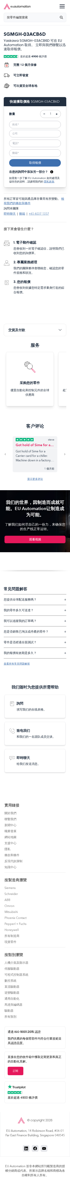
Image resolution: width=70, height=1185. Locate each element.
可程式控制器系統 (16, 974)
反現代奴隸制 (13, 861)
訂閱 (15, 1071)
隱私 (7, 849)
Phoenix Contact (15, 918)
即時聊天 (10, 213)
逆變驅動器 (11, 992)
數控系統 (10, 980)
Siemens (10, 888)
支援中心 (10, 843)
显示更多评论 (35, 479)
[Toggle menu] (62, 6)
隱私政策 (49, 181)
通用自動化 (11, 998)
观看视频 (35, 539)
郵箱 (22, 213)
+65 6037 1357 (39, 213)
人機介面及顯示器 (16, 962)
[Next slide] (61, 454)
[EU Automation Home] (17, 6)
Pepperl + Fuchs (15, 924)
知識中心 (10, 867)
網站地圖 (10, 837)
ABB (7, 900)
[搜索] (63, 17)
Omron (9, 906)
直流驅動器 (11, 986)
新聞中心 (10, 825)
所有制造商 (11, 936)
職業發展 (10, 831)
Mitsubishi (11, 912)
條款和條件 (11, 855)
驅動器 (8, 1010)
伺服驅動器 (11, 968)
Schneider (11, 894)
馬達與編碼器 (13, 1004)
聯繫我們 (10, 819)
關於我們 (10, 813)
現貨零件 (10, 942)
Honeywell (11, 930)
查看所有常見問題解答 (17, 663)
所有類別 (10, 1016)
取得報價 (35, 163)
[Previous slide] (8, 454)
